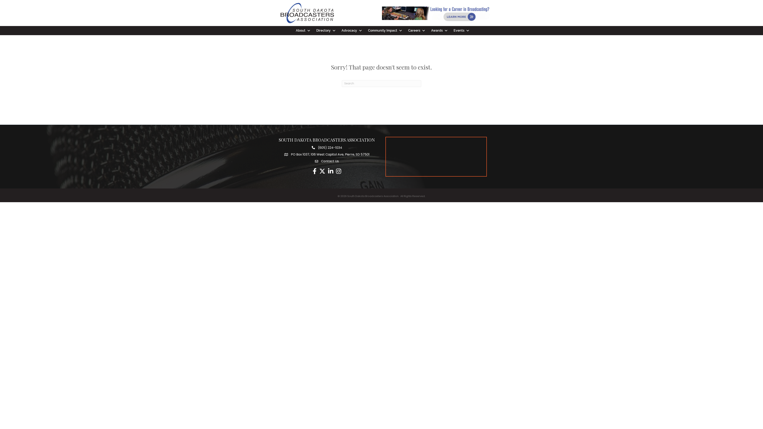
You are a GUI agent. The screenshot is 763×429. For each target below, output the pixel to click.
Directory (323, 30)
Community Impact (382, 30)
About (300, 30)
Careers (414, 30)
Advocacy (349, 30)
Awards (437, 30)
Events (459, 30)
